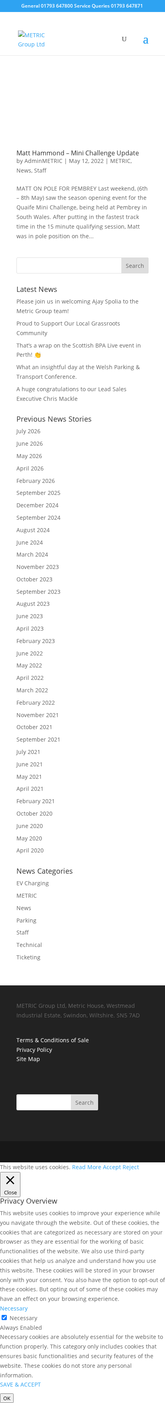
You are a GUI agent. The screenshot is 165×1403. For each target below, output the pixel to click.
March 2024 (32, 554)
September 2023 (38, 591)
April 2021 (30, 788)
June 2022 (29, 653)
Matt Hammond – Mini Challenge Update (77, 153)
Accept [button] (112, 1167)
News (23, 170)
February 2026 (35, 480)
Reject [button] (131, 1167)
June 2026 (29, 443)
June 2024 (29, 542)
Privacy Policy (34, 1049)
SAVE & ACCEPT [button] (20, 1384)
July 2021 (28, 752)
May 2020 (29, 838)
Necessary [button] (14, 1308)
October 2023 (34, 579)
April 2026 (30, 468)
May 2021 (29, 776)
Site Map (28, 1059)
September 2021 (38, 739)
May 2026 (29, 456)
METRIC (120, 161)
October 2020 (34, 813)
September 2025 (38, 492)
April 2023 (30, 628)
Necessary (23, 1318)
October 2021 (34, 727)
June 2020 (29, 826)
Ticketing (28, 957)
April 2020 (30, 850)
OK (6, 1398)
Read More (86, 1167)
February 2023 (35, 641)
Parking (26, 920)
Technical (29, 945)
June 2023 (29, 616)
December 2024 (37, 505)
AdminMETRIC (43, 161)
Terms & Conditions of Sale (52, 1040)
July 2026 (28, 431)
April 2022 (30, 677)
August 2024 (33, 530)
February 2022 (35, 702)
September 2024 (38, 517)
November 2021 (37, 715)
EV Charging (32, 883)
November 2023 (37, 567)
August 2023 (33, 603)
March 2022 (32, 690)
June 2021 (29, 764)
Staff (40, 170)
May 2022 (29, 665)
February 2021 (35, 801)
